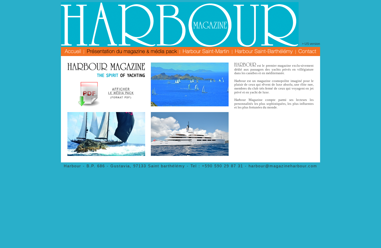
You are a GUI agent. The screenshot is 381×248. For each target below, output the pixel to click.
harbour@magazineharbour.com (283, 166)
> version (311, 44)
